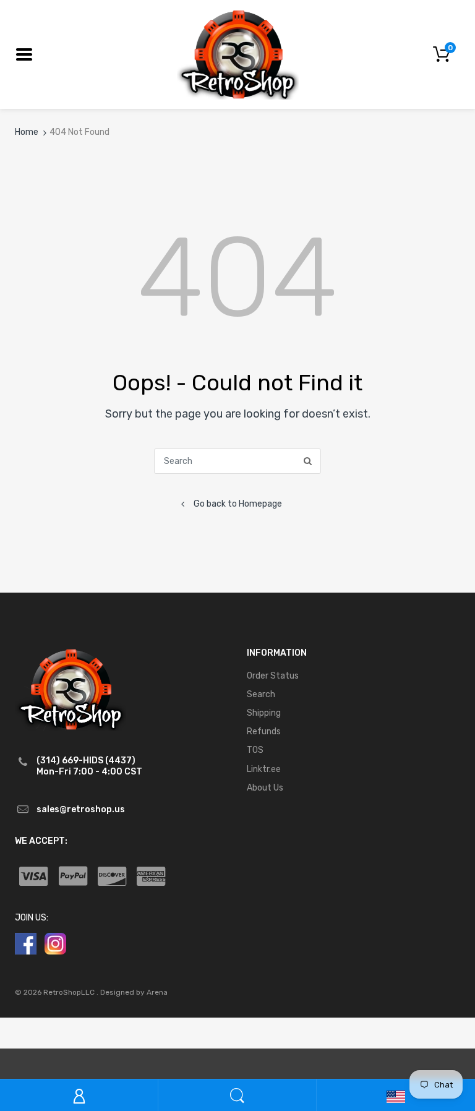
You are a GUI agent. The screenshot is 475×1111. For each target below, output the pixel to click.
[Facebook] (25, 943)
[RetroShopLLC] (238, 53)
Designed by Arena (134, 992)
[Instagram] (55, 943)
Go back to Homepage (238, 504)
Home (26, 132)
